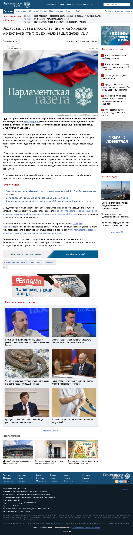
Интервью (54, 481)
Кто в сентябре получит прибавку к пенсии (46, 19)
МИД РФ (95, 48)
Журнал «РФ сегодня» (84, 4)
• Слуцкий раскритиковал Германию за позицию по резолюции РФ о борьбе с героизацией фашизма (50, 193)
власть (39, 262)
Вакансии (86, 481)
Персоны (40, 478)
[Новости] (84, 41)
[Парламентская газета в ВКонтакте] (119, 481)
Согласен (66, 532)
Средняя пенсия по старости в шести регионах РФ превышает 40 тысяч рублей (62, 16)
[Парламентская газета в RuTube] (128, 481)
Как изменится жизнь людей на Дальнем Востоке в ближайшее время (114, 205)
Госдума (109, 11)
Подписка (70, 4)
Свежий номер (50, 4)
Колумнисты (69, 481)
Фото (66, 475)
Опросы (53, 475)
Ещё (78, 11)
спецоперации (32, 121)
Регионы (67, 478)
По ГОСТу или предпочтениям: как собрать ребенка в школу (115, 224)
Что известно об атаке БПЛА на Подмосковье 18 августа (113, 112)
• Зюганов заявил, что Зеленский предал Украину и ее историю (36, 198)
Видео (38, 475)
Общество (33, 11)
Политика (8, 11)
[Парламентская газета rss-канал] (116, 481)
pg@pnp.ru (28, 512)
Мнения (53, 478)
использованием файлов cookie (86, 528)
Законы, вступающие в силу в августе (114, 77)
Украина (6, 262)
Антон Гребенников (14, 48)
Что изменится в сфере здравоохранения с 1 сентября (115, 215)
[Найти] (128, 4)
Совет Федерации (123, 11)
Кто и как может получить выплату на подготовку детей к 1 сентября (115, 67)
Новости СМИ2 (50, 431)
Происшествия (56, 11)
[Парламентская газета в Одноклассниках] (125, 481)
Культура (69, 11)
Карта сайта (126, 489)
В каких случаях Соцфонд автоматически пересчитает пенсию (55, 22)
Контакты (86, 475)
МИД (5, 267)
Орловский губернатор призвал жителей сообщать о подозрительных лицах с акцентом (114, 99)
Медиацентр (41, 481)
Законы (61, 4)
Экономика (20, 11)
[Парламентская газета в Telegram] (122, 481)
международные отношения (23, 262)
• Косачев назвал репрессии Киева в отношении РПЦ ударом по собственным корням (47, 201)
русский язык (50, 262)
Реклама (85, 478)
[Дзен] (94, 41)
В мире (43, 11)
